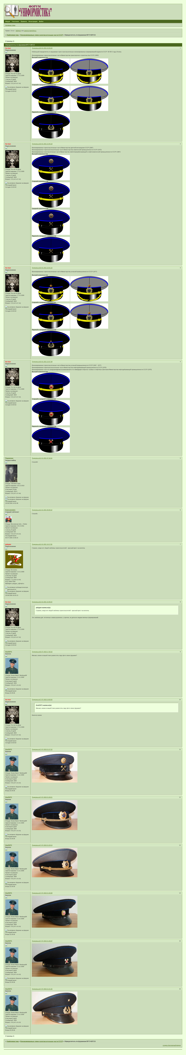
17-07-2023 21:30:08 (46, 893)
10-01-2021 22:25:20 (46, 48)
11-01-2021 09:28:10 (46, 510)
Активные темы (10, 25)
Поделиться (36, 48)
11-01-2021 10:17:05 (46, 544)
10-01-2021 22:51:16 (46, 268)
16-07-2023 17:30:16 (46, 652)
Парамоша (9, 458)
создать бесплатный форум (172, 1045)
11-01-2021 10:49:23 (46, 602)
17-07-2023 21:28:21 (46, 797)
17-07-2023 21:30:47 (46, 941)
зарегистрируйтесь (30, 30)
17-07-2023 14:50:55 (46, 699)
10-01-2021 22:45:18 (46, 144)
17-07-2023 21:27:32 (46, 749)
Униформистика (13, 35)
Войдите (18, 30)
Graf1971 (8, 652)
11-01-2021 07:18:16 (46, 458)
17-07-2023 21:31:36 (46, 989)
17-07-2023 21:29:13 (46, 845)
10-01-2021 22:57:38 (46, 361)
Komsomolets (10, 510)
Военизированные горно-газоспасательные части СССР (41, 35)
